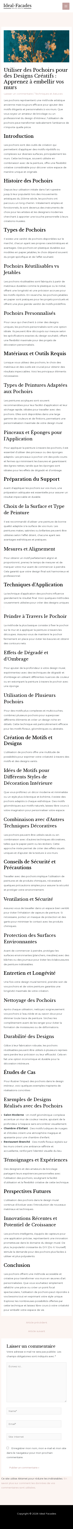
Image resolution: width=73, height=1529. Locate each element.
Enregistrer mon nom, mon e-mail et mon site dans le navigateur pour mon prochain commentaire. (36, 1453)
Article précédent (36, 1322)
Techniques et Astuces (49, 93)
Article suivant (36, 1331)
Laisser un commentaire (18, 93)
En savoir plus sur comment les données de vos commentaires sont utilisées (34, 1483)
